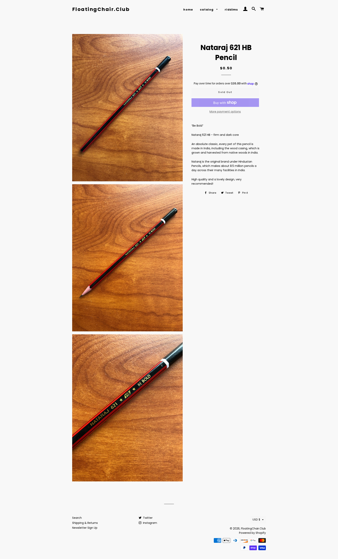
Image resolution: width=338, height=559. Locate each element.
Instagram (149, 523)
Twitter (147, 518)
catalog (207, 10)
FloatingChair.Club (101, 9)
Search (77, 518)
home (188, 10)
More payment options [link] (225, 112)
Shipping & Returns (85, 523)
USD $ (256, 519)
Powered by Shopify (252, 533)
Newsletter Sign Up (84, 528)
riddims (231, 10)
